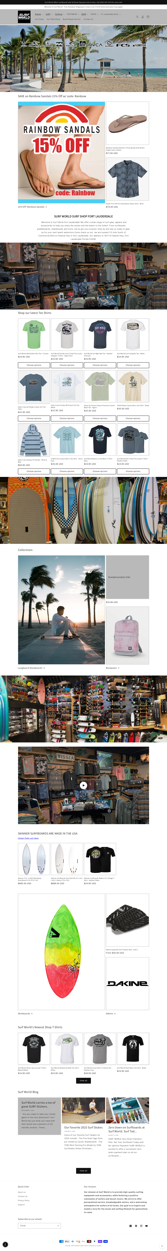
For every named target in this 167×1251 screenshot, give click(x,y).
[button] (39, 14)
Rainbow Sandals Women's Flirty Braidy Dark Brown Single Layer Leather (125, 149)
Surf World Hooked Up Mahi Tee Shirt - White (65, 1069)
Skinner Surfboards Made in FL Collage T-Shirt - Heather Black (99, 879)
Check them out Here (28, 838)
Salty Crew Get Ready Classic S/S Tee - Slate (32, 408)
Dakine (109, 1013)
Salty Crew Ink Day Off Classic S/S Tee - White (65, 406)
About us (22, 1192)
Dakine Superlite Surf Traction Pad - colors (122, 950)
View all (83, 1081)
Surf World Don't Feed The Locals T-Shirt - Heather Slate (132, 460)
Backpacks (111, 668)
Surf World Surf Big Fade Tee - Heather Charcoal (98, 355)
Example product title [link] (119, 577)
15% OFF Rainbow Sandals (31, 206)
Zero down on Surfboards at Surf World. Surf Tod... (126, 1129)
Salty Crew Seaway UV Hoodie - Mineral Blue (32, 461)
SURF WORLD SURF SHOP (79, 1245)
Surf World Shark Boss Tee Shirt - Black (131, 1068)
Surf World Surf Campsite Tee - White (131, 354)
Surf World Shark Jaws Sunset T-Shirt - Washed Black (32, 1069)
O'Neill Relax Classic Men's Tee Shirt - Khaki (133, 405)
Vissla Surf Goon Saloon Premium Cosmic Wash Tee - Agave (99, 406)
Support (21, 1205)
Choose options (34, 365)
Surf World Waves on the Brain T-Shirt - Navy (98, 460)
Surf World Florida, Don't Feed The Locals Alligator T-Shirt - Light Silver (66, 355)
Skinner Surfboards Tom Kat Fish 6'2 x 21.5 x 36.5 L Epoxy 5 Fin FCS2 (67, 879)
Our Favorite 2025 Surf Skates (83, 1127)
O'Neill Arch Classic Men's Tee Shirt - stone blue (66, 460)
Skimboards (24, 1013)
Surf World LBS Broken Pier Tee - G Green (33, 354)
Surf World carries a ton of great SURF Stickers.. (38, 1104)
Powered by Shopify (95, 1245)
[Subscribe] (58, 1226)
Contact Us (22, 1196)
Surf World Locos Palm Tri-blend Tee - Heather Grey (98, 1069)
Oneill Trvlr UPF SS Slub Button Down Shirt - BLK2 (124, 204)
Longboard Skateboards (30, 668)
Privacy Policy (24, 1200)
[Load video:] (83, 785)
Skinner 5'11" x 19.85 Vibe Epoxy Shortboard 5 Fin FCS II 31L (29, 879)
